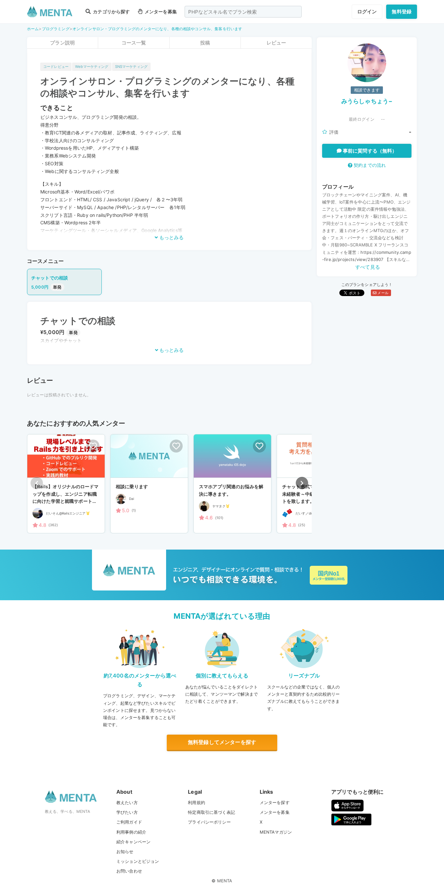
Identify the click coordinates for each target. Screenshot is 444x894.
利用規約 (196, 802)
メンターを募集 (160, 11)
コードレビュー (56, 66)
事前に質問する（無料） (369, 151)
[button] (301, 483)
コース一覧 (134, 43)
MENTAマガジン (276, 832)
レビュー (276, 43)
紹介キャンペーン (133, 841)
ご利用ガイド (129, 822)
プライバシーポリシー (209, 822)
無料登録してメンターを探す (222, 742)
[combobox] (243, 12)
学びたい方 (127, 812)
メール (382, 293)
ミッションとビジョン (137, 861)
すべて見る (367, 267)
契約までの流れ (369, 165)
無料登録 (401, 11)
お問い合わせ (129, 871)
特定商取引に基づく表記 (211, 812)
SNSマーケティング (131, 66)
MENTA (224, 880)
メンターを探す (275, 802)
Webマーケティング (92, 66)
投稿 (205, 43)
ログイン (367, 11)
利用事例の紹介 (131, 832)
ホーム (33, 28)
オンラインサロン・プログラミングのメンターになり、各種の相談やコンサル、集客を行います (157, 28)
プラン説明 (62, 43)
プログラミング (56, 28)
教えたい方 (127, 802)
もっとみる (171, 237)
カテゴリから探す (111, 11)
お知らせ (125, 851)
